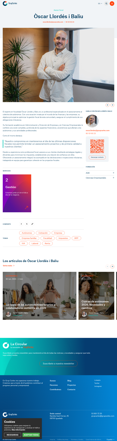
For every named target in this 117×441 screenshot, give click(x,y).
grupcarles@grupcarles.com (102, 416)
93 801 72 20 (96, 413)
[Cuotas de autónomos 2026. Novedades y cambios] (96, 296)
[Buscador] (106, 3)
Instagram (98, 386)
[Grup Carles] (14, 3)
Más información (18, 430)
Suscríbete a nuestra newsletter (58, 363)
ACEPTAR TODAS (31, 435)
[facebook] (21, 224)
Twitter (96, 383)
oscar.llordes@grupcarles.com (53, 22)
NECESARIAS (12, 435)
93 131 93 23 (70, 22)
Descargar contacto (97, 157)
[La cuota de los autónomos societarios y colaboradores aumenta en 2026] (39, 296)
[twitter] (27, 224)
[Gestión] (17, 193)
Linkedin (97, 380)
